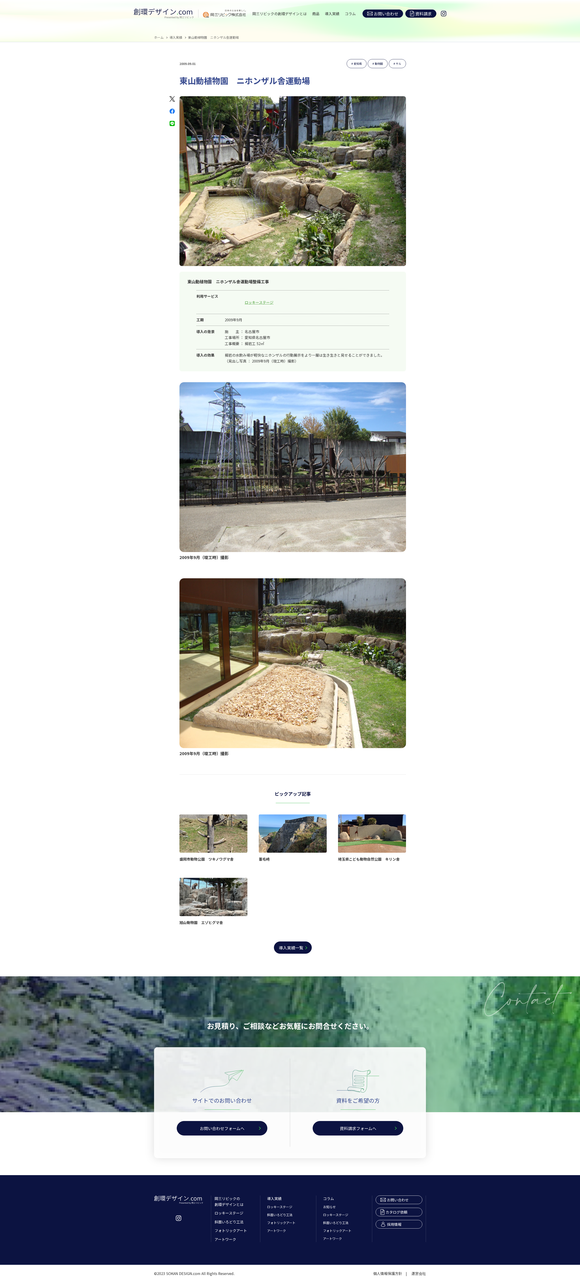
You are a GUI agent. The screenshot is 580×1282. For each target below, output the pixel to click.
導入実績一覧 (291, 948)
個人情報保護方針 (387, 1273)
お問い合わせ (386, 14)
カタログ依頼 (396, 1212)
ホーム (159, 37)
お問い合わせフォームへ (222, 1128)
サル (398, 63)
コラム (350, 13)
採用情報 (394, 1224)
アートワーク (225, 1239)
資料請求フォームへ (358, 1128)
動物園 (379, 63)
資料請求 (423, 14)
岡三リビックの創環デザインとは (279, 13)
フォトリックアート (231, 1230)
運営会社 (418, 1273)
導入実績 (332, 13)
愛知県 (358, 63)
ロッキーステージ (259, 302)
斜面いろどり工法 (229, 1221)
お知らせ (329, 1207)
